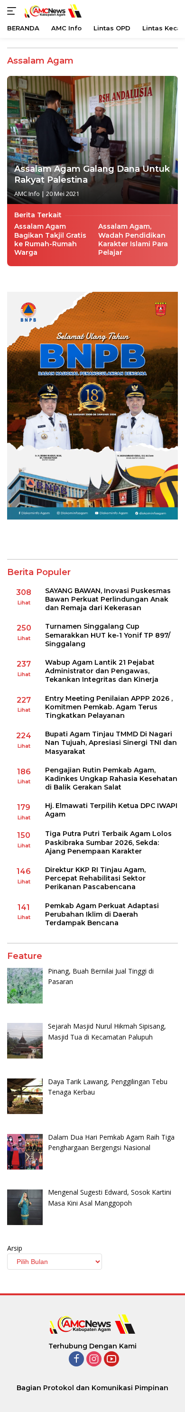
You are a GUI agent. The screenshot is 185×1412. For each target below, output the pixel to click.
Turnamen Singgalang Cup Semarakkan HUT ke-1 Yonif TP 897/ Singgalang (107, 635)
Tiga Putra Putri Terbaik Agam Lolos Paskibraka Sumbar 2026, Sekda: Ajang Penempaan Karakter (108, 842)
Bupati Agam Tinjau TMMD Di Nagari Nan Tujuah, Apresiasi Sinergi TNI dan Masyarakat (111, 742)
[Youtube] (111, 1359)
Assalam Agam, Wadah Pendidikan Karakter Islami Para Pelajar (133, 239)
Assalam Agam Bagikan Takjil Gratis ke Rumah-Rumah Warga (50, 239)
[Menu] (13, 11)
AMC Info (27, 193)
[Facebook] (76, 1359)
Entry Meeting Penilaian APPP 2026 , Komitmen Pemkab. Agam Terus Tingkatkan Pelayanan (109, 707)
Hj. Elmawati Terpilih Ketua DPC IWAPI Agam (111, 809)
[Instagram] (94, 1359)
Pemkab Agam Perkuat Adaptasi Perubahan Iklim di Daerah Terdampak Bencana (102, 914)
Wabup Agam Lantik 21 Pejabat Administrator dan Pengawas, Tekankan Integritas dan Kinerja (101, 671)
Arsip (14, 1248)
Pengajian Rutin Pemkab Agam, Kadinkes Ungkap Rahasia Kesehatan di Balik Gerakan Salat (111, 778)
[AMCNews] (52, 10)
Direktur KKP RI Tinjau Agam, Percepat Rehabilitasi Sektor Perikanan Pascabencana (95, 878)
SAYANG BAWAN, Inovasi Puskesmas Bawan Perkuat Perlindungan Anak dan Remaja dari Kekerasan (108, 599)
